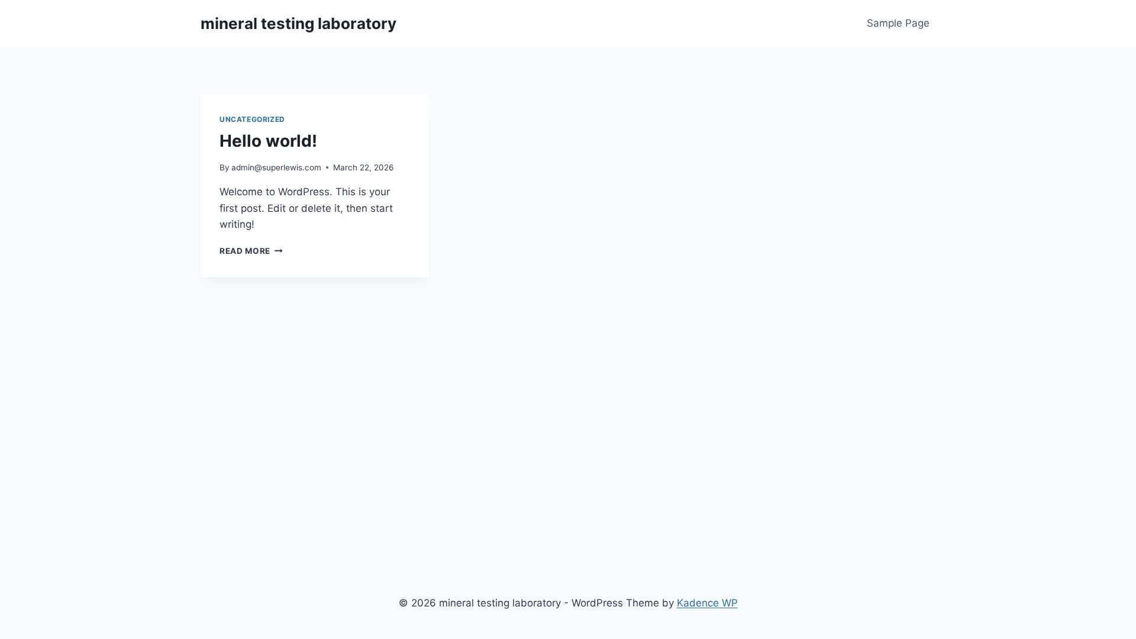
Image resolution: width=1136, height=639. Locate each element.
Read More (251, 251)
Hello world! (268, 141)
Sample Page (898, 23)
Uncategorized (252, 119)
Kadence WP (707, 603)
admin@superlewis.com (276, 167)
